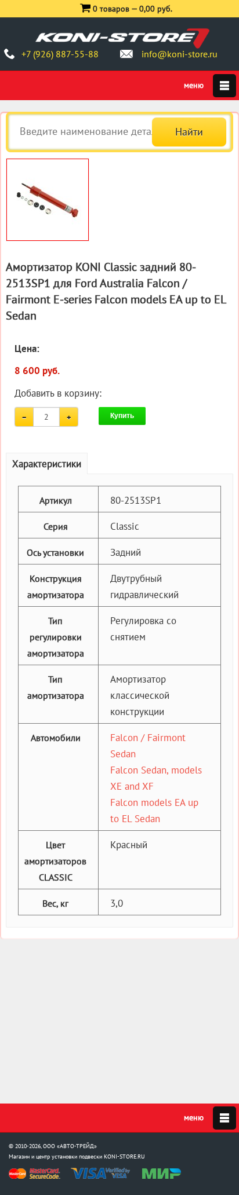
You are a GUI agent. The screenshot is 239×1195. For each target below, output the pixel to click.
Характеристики (46, 463)
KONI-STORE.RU (124, 1156)
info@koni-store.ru (180, 54)
